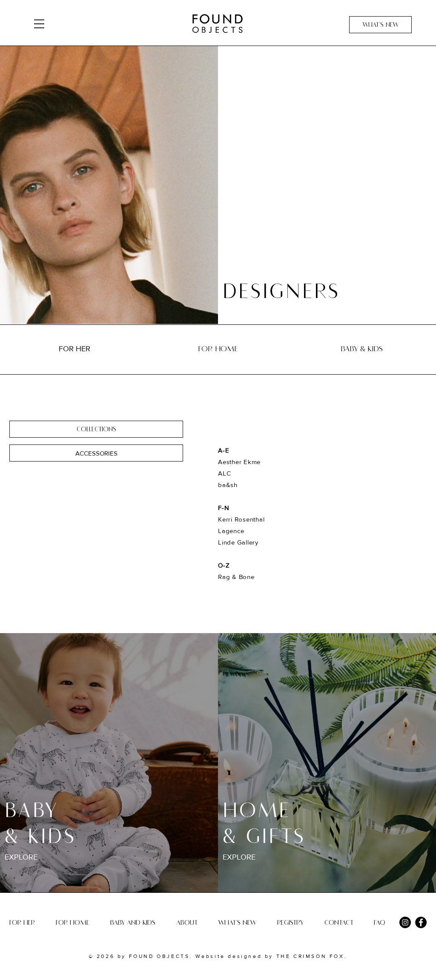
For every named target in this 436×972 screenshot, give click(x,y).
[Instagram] (405, 922)
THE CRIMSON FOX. (310, 956)
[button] (39, 24)
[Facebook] (421, 922)
